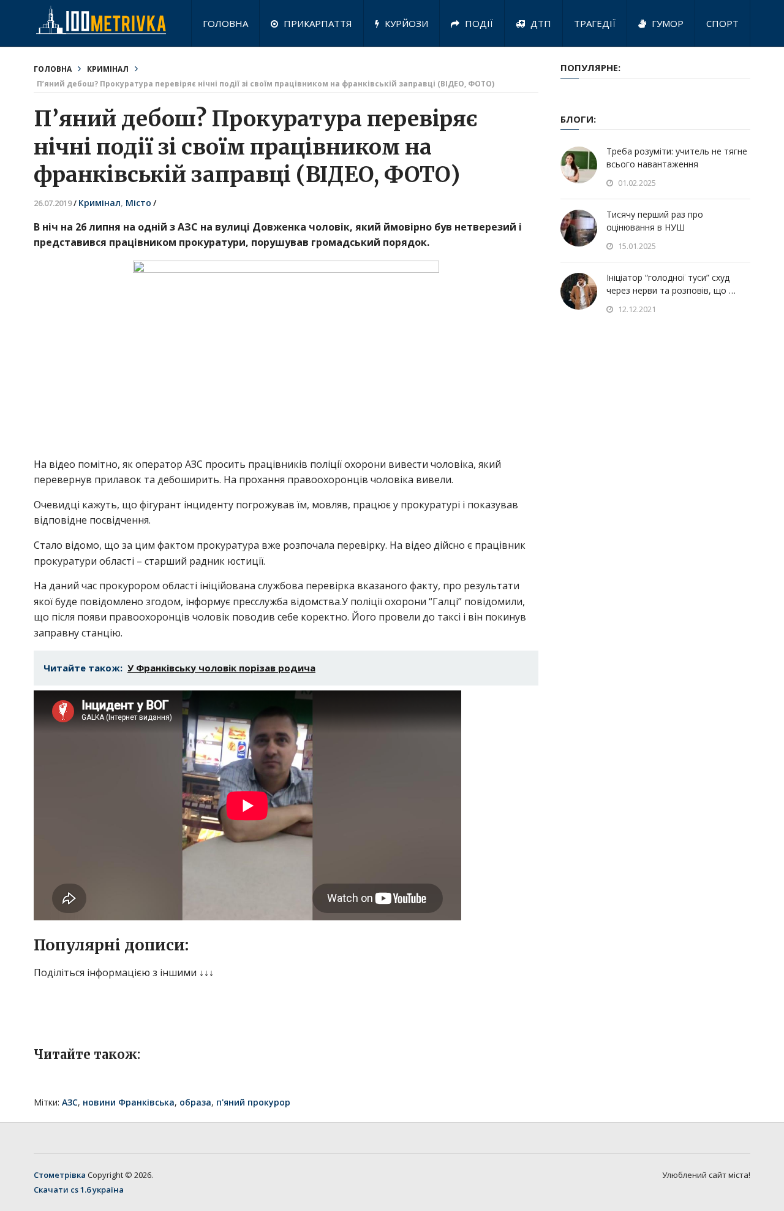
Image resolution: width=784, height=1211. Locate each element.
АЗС (70, 1102)
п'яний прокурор (253, 1102)
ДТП (539, 23)
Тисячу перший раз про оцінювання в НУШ (654, 220)
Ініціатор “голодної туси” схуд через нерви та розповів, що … (671, 284)
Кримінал (108, 69)
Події (477, 23)
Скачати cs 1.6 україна (79, 1189)
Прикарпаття (316, 23)
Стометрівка (60, 1174)
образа (195, 1102)
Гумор (666, 23)
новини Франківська (129, 1102)
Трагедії (595, 23)
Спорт (722, 23)
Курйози (405, 23)
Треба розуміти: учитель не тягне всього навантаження (676, 157)
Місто (138, 202)
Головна (225, 23)
